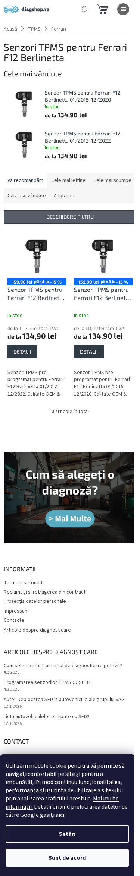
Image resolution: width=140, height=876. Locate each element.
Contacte (14, 620)
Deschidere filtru (70, 217)
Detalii (22, 351)
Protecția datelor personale (35, 601)
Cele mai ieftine (68, 180)
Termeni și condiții (24, 582)
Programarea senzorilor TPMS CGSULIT (47, 682)
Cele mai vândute (26, 195)
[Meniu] (123, 9)
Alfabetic (64, 195)
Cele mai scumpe (112, 180)
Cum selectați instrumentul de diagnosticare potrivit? (63, 665)
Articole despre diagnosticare (37, 630)
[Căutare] (84, 9)
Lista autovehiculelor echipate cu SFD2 (47, 716)
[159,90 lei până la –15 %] (36, 256)
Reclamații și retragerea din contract (44, 592)
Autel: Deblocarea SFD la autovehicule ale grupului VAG (64, 699)
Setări (67, 834)
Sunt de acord (67, 858)
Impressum (16, 611)
